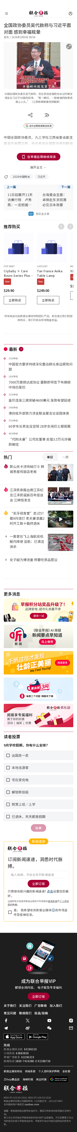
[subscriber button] (70, 13)
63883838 (22, 1053)
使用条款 (52, 901)
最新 (13, 349)
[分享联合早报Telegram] (6, 1028)
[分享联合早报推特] (27, 1020)
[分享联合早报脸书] (6, 1020)
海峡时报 (28, 1079)
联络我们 (25, 1013)
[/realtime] (21, 349)
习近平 (41, 176)
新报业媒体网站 (13, 1071)
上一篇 (11, 187)
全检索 (66, 1071)
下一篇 (65, 187)
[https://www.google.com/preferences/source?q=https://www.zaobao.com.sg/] (59, 1079)
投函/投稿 (41, 1013)
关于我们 (10, 1005)
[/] (38, 13)
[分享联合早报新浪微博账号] (27, 1028)
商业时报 (41, 1079)
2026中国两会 (21, 176)
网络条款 (30, 1071)
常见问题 (10, 1013)
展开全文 (36, 167)
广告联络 (40, 1005)
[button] (53, 910)
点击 (50, 891)
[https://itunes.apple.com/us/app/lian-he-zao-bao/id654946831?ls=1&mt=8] (14, 1036)
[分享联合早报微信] (49, 1028)
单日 (50, 457)
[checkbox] (10, 912)
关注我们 (25, 1005)
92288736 (44, 1061)
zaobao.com (31, 1104)
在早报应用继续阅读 (41, 156)
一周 (65, 457)
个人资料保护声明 (48, 1071)
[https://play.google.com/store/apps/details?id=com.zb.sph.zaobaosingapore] (37, 1036)
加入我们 (56, 1005)
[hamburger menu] (6, 13)
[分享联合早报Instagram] (71, 1020)
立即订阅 (38, 996)
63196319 (30, 1049)
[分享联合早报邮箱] (71, 1028)
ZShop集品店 (12, 1079)
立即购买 (15, 300)
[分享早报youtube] (49, 1020)
